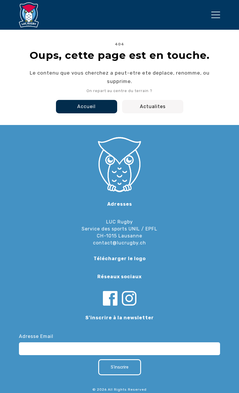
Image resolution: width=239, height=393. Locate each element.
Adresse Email (36, 336)
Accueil (86, 106)
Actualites (153, 106)
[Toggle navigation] (215, 14)
